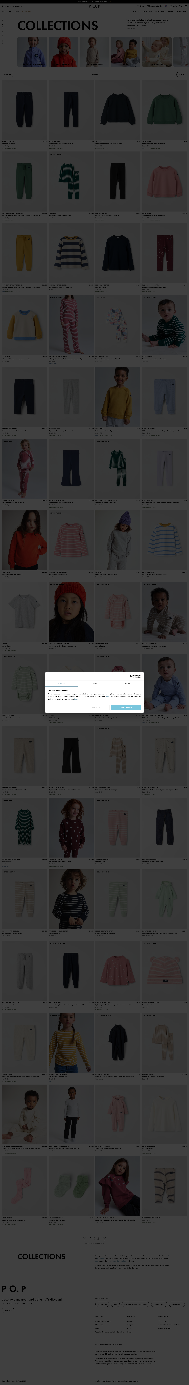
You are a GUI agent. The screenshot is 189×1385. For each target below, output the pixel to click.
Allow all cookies (125, 707)
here (107, 696)
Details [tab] (94, 683)
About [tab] (127, 683)
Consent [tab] (61, 683)
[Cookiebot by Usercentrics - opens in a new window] (131, 676)
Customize (93, 707)
